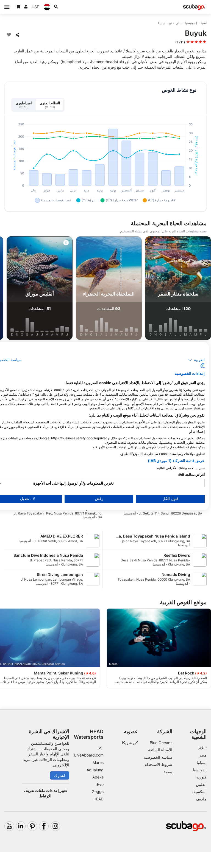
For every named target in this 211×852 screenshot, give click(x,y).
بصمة (167, 771)
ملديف (201, 799)
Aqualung (95, 769)
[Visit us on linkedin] (21, 826)
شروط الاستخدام (158, 764)
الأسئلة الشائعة (160, 749)
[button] (196, 360)
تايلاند (202, 748)
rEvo (100, 784)
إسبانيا (202, 762)
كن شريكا (130, 742)
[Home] (194, 7)
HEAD (98, 799)
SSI (101, 748)
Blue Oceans (161, 742)
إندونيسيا (191, 23)
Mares (98, 762)
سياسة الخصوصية (158, 757)
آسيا (204, 23)
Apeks (98, 777)
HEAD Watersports (89, 734)
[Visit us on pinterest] (32, 826)
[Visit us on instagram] (55, 826)
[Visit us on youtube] (9, 826)
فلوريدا (201, 777)
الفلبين (201, 784)
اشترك (59, 775)
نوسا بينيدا (165, 23)
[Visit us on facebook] (44, 826)
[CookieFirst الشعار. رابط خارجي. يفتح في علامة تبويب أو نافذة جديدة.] (203, 365)
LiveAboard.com (89, 755)
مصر (203, 755)
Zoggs (98, 791)
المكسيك (199, 791)
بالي (178, 23)
